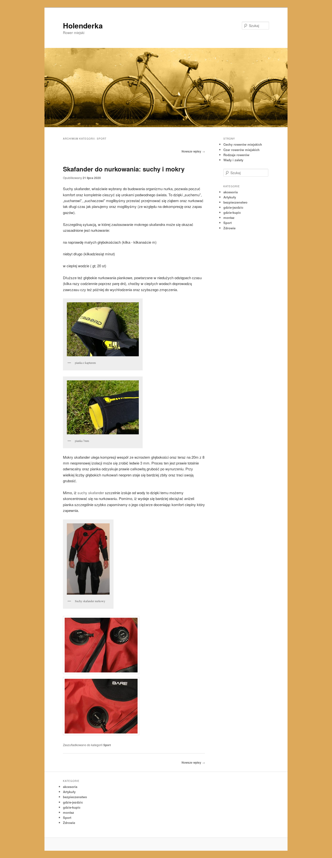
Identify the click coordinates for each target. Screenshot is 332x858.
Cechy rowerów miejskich (242, 144)
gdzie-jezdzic (233, 207)
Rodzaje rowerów (236, 154)
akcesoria (230, 192)
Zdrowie (229, 228)
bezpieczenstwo (235, 202)
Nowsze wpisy (193, 151)
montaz (229, 217)
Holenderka (83, 25)
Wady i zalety (233, 160)
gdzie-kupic (232, 212)
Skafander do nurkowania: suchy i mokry (123, 168)
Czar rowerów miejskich (241, 149)
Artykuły (229, 197)
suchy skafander (91, 492)
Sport (107, 745)
